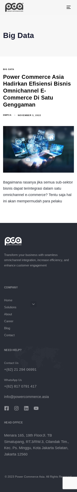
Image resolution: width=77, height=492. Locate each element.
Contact (9, 335)
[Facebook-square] (6, 408)
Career (8, 321)
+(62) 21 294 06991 (20, 369)
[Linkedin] (26, 408)
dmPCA (7, 115)
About (8, 314)
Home (8, 300)
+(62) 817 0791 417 (20, 386)
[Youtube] (36, 408)
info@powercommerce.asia (26, 397)
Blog (7, 328)
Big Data (8, 69)
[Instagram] (16, 408)
